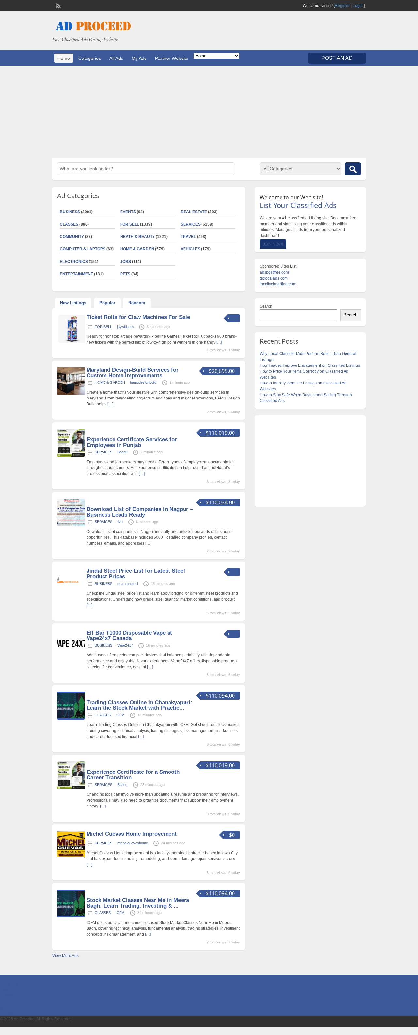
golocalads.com (274, 278)
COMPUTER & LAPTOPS (82, 249)
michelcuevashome (132, 843)
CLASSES (69, 224)
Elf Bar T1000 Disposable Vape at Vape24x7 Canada (129, 635)
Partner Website (171, 58)
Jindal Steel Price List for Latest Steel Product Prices (136, 574)
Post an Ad (337, 58)
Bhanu (122, 452)
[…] (219, 342)
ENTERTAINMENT (76, 274)
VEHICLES (190, 249)
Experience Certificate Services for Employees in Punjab (132, 442)
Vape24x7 (125, 645)
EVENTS (128, 212)
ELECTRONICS (74, 261)
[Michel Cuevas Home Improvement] (71, 857)
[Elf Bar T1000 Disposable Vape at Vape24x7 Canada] (71, 656)
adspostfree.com (274, 272)
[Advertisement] (209, 112)
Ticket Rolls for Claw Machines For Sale (138, 317)
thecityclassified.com (278, 284)
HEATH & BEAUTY (137, 236)
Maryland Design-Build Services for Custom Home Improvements (133, 373)
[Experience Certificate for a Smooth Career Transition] (71, 788)
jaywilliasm (125, 327)
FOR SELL (129, 224)
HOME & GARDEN (137, 249)
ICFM (120, 715)
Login (358, 5)
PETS (125, 274)
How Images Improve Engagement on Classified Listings (310, 365)
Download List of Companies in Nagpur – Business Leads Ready (140, 512)
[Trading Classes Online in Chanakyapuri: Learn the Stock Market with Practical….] (71, 718)
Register (342, 5)
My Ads (139, 58)
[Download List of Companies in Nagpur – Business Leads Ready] (71, 525)
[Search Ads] (353, 168)
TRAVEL (188, 236)
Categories (89, 58)
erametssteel (127, 583)
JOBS (125, 261)
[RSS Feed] (57, 5)
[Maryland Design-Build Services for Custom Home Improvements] (71, 393)
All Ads (116, 58)
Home (63, 58)
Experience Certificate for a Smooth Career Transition (133, 775)
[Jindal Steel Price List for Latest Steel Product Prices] (71, 594)
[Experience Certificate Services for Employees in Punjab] (71, 455)
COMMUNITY (72, 236)
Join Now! (273, 244)
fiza (120, 522)
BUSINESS (70, 212)
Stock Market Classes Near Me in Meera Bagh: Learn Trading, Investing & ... (138, 903)
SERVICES (191, 224)
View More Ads (65, 955)
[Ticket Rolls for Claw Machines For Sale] (71, 341)
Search (266, 306)
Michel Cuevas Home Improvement (132, 834)
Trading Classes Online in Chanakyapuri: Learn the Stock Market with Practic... (139, 705)
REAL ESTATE (194, 212)
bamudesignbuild (143, 382)
